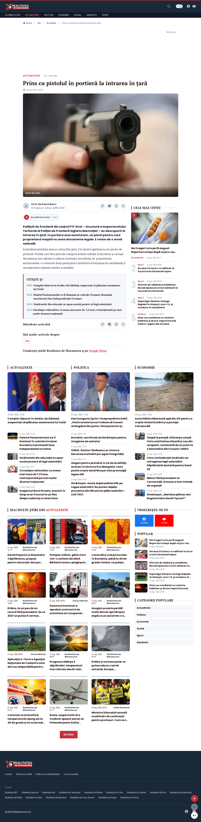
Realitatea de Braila (13, 797)
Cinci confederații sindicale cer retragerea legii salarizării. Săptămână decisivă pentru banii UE (169, 463)
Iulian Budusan (122, 707)
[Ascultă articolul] (194, 798)
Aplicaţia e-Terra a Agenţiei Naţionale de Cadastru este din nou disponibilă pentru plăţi (26, 664)
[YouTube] (194, 6)
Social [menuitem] (77, 15)
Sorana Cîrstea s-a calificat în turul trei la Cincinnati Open (156, 270)
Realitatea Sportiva (30, 792)
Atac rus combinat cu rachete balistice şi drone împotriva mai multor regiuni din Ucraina (157, 321)
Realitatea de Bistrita (93, 792)
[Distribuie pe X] (123, 206)
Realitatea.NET (11, 792)
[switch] (179, 6)
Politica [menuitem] (49, 15)
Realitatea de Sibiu (34, 797)
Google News (98, 350)
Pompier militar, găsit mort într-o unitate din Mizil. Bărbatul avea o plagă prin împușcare (68, 560)
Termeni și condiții (24, 774)
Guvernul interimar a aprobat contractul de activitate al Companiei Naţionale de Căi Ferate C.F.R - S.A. (66, 613)
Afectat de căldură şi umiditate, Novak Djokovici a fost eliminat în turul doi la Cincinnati (158, 288)
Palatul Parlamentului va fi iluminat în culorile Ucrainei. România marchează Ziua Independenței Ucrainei (72, 296)
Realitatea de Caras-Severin (82, 797)
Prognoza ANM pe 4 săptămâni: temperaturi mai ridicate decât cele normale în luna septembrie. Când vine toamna (68, 669)
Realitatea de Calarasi (136, 792)
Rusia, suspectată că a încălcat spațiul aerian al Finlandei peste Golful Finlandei (67, 720)
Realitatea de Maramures (30, 548)
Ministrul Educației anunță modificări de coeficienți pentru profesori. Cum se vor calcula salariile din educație (110, 720)
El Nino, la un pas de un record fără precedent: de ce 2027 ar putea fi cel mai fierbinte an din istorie (26, 613)
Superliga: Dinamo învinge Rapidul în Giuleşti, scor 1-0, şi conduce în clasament (155, 304)
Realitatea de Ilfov (158, 792)
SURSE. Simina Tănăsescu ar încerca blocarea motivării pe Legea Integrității (97, 452)
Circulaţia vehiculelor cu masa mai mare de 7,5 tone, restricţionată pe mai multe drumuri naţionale (77, 311)
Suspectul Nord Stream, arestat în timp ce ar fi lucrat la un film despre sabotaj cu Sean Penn (42, 494)
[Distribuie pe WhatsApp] (116, 206)
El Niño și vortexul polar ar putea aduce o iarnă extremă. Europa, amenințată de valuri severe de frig (110, 669)
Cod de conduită (71, 774)
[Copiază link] (102, 206)
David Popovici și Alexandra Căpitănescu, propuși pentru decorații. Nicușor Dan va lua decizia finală (26, 560)
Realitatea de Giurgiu (107, 797)
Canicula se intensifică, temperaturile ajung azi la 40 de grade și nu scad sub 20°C (25, 720)
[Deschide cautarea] (169, 6)
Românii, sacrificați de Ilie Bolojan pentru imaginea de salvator (98, 439)
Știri (39, 23)
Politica (142, 314)
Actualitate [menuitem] (32, 15)
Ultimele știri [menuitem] (12, 15)
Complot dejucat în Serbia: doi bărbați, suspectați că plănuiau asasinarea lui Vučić (76, 287)
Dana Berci (49, 204)
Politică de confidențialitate (48, 774)
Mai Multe (69, 734)
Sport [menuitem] (105, 15)
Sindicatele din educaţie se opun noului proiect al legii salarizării (73, 304)
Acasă (29, 23)
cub (27, 340)
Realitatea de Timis (114, 792)
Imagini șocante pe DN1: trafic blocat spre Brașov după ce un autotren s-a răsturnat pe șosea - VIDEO (109, 613)
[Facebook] (188, 6)
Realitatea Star (48, 792)
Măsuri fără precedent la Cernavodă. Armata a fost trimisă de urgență (169, 481)
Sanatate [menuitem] (92, 15)
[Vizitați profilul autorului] (26, 206)
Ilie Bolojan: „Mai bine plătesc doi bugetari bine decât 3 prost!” (169, 496)
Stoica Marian (80, 600)
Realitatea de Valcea (129, 797)
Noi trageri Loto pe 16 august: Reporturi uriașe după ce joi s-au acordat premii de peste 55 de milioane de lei (153, 253)
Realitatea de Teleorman (70, 792)
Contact (8, 774)
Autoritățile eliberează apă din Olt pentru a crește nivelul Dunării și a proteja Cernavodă (163, 422)
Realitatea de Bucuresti (56, 797)
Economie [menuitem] (64, 15)
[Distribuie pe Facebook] (109, 206)
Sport (141, 265)
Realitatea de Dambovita (181, 792)
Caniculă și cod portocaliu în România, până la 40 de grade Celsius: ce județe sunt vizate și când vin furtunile (109, 562)
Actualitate (51, 23)
